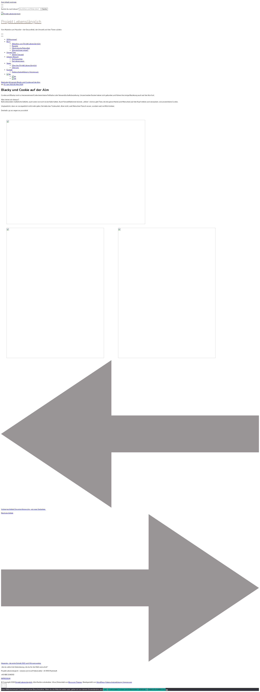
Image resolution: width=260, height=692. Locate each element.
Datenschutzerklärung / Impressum (25, 72)
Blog (8, 42)
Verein (8, 63)
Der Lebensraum (18, 61)
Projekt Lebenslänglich (21, 22)
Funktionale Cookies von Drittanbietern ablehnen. (127, 689)
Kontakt (9, 70)
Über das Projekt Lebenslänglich (24, 65)
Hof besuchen (17, 59)
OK (105, 689)
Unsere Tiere (11, 52)
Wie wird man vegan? (20, 50)
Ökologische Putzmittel (21, 48)
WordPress (100, 682)
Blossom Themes (75, 682)
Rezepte (15, 46)
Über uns (15, 68)
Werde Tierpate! (18, 55)
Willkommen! (11, 39)
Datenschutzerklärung (156, 689)
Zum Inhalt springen (8, 2)
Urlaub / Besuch (12, 57)
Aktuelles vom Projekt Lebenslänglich (26, 44)
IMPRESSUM (5, 678)
